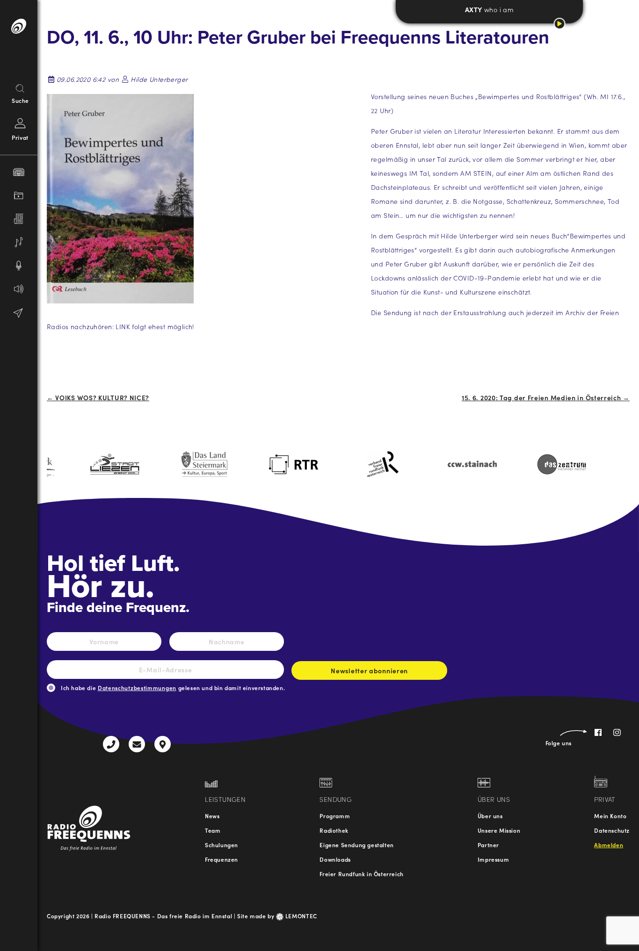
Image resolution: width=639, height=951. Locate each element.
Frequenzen (221, 859)
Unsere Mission (499, 830)
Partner (488, 845)
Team (212, 830)
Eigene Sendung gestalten (356, 845)
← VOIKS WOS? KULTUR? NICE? (98, 397)
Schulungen (221, 845)
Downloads (335, 859)
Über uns (490, 816)
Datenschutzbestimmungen (137, 688)
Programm (335, 816)
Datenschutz (612, 830)
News (212, 816)
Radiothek (334, 830)
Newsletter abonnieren (369, 670)
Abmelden (608, 845)
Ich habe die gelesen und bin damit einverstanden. (173, 688)
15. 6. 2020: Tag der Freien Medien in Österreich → (546, 397)
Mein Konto (610, 816)
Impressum (493, 859)
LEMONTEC (300, 916)
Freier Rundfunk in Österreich (361, 874)
